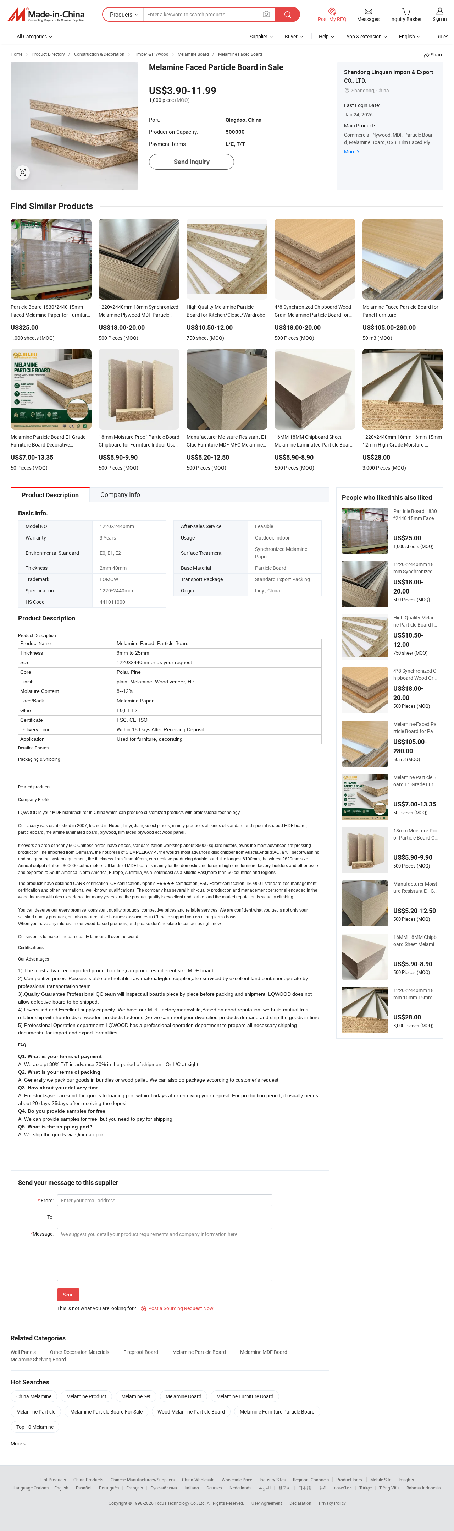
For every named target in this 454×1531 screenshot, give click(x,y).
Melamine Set (136, 1396)
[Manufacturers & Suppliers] (45, 14)
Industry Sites (273, 1479)
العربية (265, 1488)
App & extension (364, 36)
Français (134, 1488)
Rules (442, 36)
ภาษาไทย (343, 1488)
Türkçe (365, 1488)
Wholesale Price (237, 1479)
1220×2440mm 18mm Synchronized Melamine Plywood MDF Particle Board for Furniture (414, 568)
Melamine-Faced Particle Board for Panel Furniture (415, 728)
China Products (88, 1479)
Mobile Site (380, 1479)
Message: (42, 1233)
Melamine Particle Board (199, 1352)
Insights (406, 1479)
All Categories (32, 36)
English (61, 1488)
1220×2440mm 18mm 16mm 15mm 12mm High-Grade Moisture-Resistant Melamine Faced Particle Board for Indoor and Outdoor (415, 994)
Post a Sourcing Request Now (177, 1308)
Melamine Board (183, 1396)
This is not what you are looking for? (96, 1308)
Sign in (439, 18)
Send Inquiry (192, 161)
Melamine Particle (35, 1411)
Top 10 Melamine (35, 1426)
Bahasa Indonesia (423, 1488)
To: (50, 1217)
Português (109, 1488)
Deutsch (214, 1488)
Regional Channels (311, 1479)
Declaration (300, 1503)
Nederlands (240, 1488)
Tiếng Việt (389, 1488)
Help (324, 36)
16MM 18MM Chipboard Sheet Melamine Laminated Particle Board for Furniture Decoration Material (415, 941)
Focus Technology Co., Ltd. (181, 1503)
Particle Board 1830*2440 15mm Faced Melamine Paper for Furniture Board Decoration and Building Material (415, 515)
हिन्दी (322, 1488)
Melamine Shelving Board (38, 1359)
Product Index (349, 1479)
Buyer (291, 36)
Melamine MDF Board (263, 1352)
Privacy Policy (332, 1503)
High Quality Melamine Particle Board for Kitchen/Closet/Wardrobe (415, 621)
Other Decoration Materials (79, 1352)
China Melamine (33, 1396)
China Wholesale (198, 1479)
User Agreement (266, 1503)
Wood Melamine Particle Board (191, 1411)
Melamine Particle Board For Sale (106, 1411)
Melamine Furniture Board (244, 1396)
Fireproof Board (140, 1352)
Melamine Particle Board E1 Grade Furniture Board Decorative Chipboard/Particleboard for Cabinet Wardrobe (415, 781)
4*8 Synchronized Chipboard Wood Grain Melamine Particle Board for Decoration (415, 674)
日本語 (304, 1488)
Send (68, 1294)
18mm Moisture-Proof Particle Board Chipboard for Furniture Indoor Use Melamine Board (415, 834)
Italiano (191, 1488)
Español (84, 1488)
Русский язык (163, 1488)
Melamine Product (86, 1396)
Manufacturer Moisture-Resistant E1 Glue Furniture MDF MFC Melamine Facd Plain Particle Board (415, 887)
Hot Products (53, 1479)
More (349, 151)
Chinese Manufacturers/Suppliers (143, 1479)
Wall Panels (23, 1352)
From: (46, 1200)
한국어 (284, 1488)
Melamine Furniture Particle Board (277, 1411)
